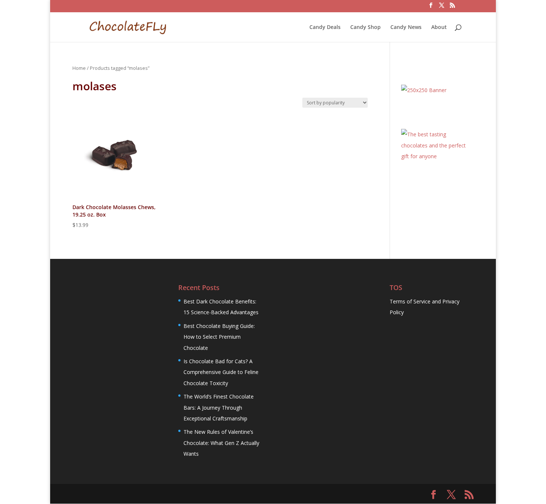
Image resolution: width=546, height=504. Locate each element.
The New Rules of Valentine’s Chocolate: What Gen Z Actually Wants (221, 442)
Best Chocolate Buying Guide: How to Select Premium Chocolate (219, 336)
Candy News (406, 27)
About (439, 27)
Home (79, 68)
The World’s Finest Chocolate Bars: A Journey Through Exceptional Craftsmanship (218, 407)
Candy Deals (325, 27)
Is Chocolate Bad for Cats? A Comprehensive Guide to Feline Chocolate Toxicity (221, 372)
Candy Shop (365, 27)
